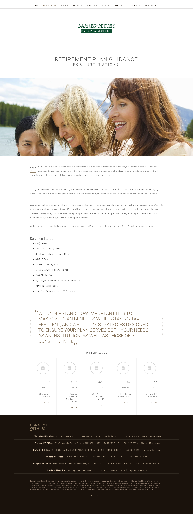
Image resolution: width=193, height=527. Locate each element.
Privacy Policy (96, 496)
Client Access (151, 6)
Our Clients (50, 6)
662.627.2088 (132, 436)
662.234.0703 (119, 457)
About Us (78, 6)
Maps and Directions (151, 436)
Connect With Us (37, 427)
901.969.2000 (114, 463)
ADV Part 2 (120, 6)
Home (37, 6)
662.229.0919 (112, 443)
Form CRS (135, 6)
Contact (107, 6)
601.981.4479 (118, 470)
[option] (43, 386)
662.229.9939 (131, 443)
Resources (92, 6)
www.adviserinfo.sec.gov (96, 485)
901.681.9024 (132, 463)
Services (65, 6)
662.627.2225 (113, 436)
